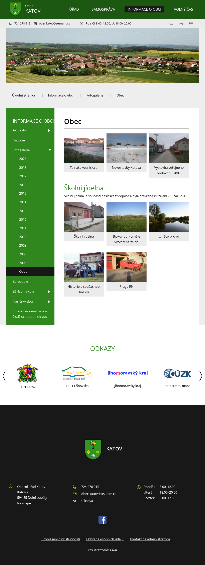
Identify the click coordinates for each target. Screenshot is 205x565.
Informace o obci (60, 95)
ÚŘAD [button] (74, 9)
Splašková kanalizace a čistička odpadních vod (30, 314)
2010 (22, 237)
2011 (22, 228)
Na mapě (24, 503)
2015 (22, 193)
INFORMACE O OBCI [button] (144, 9)
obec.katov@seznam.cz (98, 494)
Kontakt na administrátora (150, 539)
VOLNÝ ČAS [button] (183, 9)
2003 (22, 263)
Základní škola (23, 291)
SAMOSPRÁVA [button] (103, 9)
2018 (22, 167)
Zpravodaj (20, 281)
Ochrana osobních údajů (105, 539)
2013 (22, 211)
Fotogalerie (95, 95)
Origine (106, 549)
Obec (23, 271)
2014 (22, 202)
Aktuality (19, 130)
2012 (22, 219)
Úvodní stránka (23, 95)
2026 (22, 158)
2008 (22, 254)
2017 (22, 176)
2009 (22, 245)
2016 (22, 185)
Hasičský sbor (23, 301)
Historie (19, 140)
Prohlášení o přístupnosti (60, 539)
